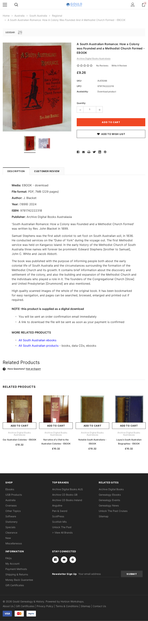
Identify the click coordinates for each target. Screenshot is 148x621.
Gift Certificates (14, 585)
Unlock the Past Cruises (113, 510)
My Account (12, 563)
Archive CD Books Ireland (67, 500)
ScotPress (58, 516)
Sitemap (103, 516)
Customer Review (47, 171)
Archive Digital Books (111, 489)
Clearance (11, 532)
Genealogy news (109, 505)
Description (16, 171)
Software (10, 516)
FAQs (8, 558)
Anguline (57, 505)
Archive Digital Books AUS (67, 489)
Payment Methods (16, 568)
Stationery (11, 521)
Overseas (11, 505)
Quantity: (81, 103)
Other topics (13, 510)
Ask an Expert (33, 368)
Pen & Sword (59, 510)
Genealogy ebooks (110, 494)
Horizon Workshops (72, 601)
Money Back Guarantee (19, 579)
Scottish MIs (59, 521)
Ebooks (9, 489)
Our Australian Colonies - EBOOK (19, 439)
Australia (10, 500)
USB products (13, 494)
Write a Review (119, 65)
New (8, 537)
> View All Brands (62, 532)
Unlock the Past (61, 527)
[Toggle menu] (5, 5)
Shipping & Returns (16, 574)
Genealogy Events (109, 500)
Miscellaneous (13, 543)
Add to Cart (20, 425)
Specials (10, 527)
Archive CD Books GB (64, 494)
